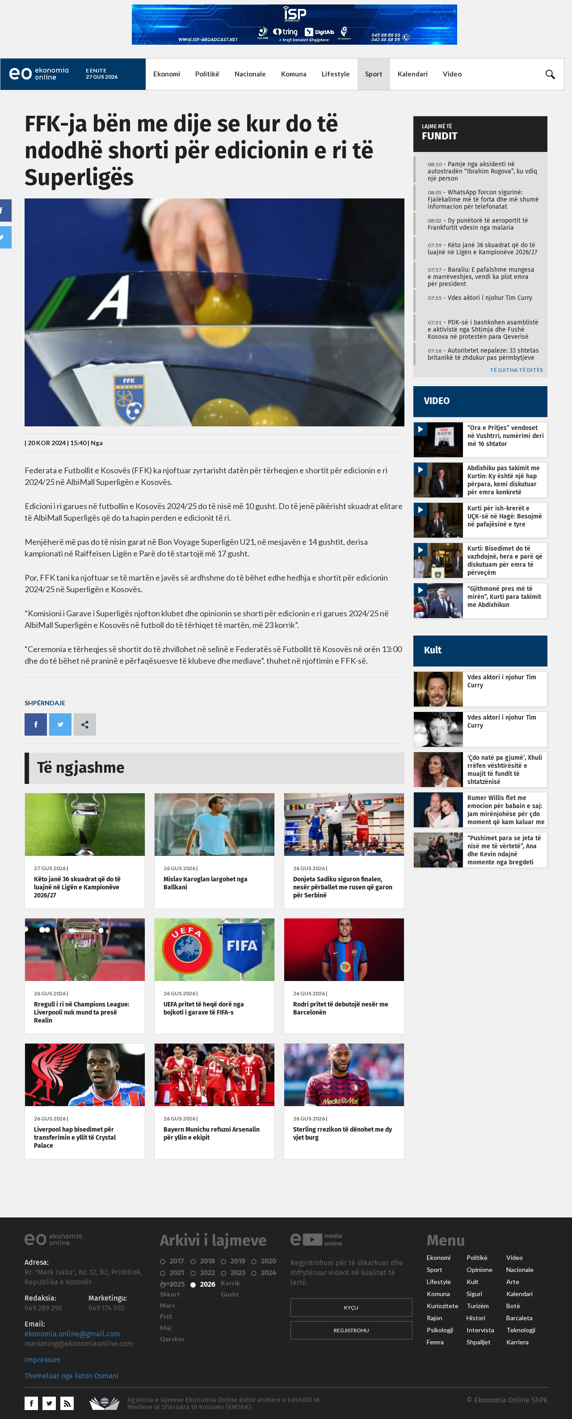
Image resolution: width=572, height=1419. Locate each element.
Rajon (434, 1318)
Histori (476, 1318)
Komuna (294, 74)
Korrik (230, 1283)
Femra (435, 1342)
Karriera (517, 1342)
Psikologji (440, 1330)
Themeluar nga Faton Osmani (72, 1376)
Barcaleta (519, 1318)
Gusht (230, 1294)
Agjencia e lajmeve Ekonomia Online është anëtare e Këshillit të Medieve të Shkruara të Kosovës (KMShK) (223, 1404)
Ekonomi (166, 74)
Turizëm (478, 1306)
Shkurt (170, 1294)
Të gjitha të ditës (516, 370)
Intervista (480, 1330)
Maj (165, 1328)
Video (452, 74)
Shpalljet (479, 1342)
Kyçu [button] (351, 1307)
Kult (473, 1282)
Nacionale (250, 74)
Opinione (479, 1270)
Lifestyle (336, 74)
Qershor (172, 1339)
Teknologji (520, 1330)
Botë (513, 1306)
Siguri (474, 1294)
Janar (168, 1283)
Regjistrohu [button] (351, 1330)
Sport (374, 74)
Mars (167, 1305)
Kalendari (413, 74)
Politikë (207, 74)
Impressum (43, 1360)
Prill (166, 1317)
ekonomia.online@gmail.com (72, 1334)
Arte (512, 1282)
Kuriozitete (442, 1306)
